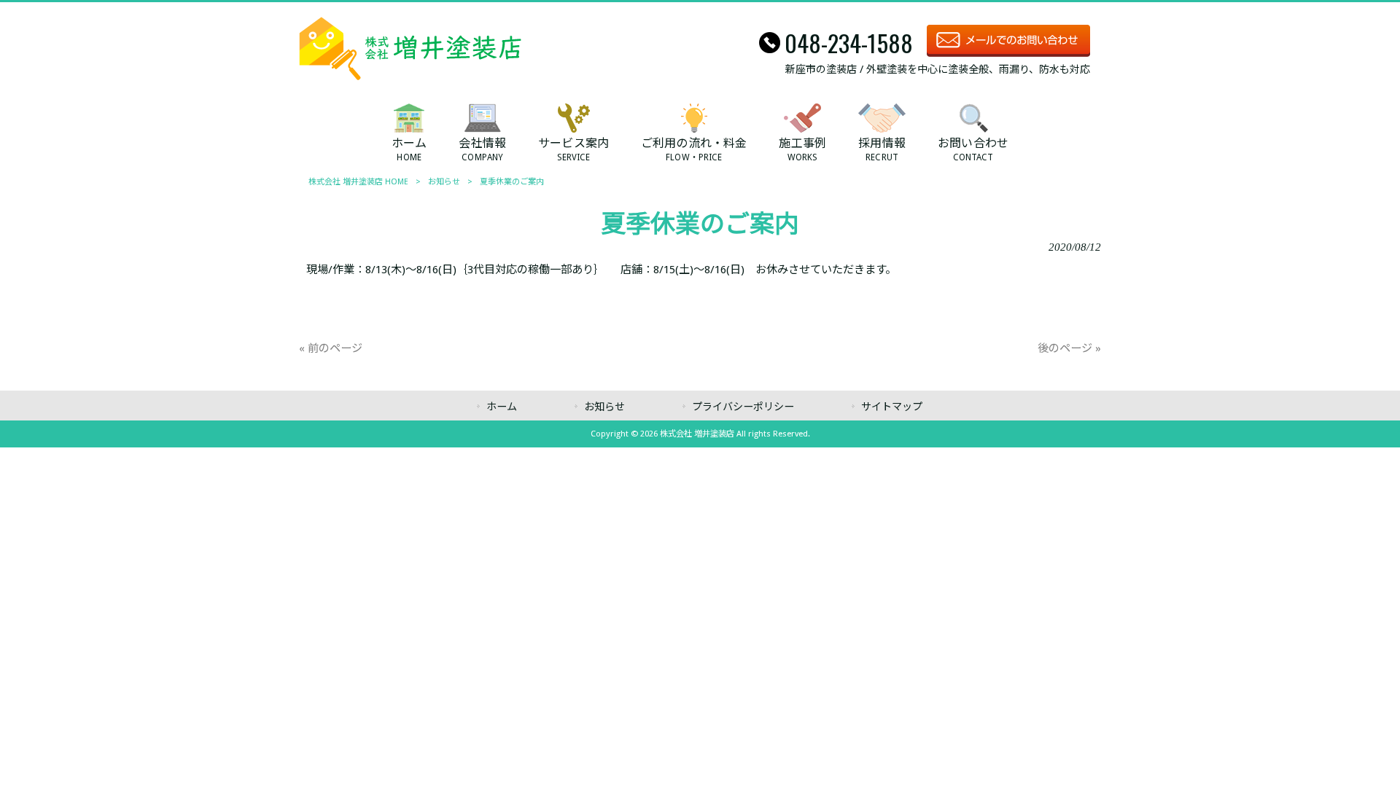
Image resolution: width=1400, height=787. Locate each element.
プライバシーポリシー (743, 406)
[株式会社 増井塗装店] (410, 76)
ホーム (501, 406)
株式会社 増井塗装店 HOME (358, 182)
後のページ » (1069, 348)
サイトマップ (891, 406)
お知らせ (444, 182)
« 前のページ (330, 348)
